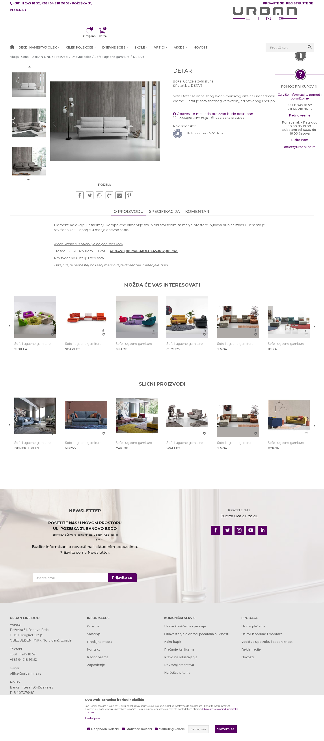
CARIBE (122, 448)
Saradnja (94, 634)
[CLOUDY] (187, 317)
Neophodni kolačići (105, 729)
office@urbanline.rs (299, 147)
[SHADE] (137, 317)
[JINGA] (238, 317)
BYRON (274, 448)
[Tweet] (89, 195)
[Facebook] (80, 195)
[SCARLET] (86, 317)
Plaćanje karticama (179, 649)
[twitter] (227, 530)
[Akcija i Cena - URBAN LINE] (265, 13)
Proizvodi (61, 56)
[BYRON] (289, 416)
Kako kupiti (173, 642)
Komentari (197, 211)
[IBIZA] (289, 317)
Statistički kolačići (139, 729)
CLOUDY (173, 349)
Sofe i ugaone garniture (112, 56)
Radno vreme (97, 657)
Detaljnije (93, 718)
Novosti (247, 657)
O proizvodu (129, 211)
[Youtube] (251, 530)
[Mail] (119, 195)
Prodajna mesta (99, 642)
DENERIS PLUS (26, 448)
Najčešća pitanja (177, 673)
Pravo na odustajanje (180, 657)
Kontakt (93, 649)
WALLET (173, 448)
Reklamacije (251, 649)
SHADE (121, 349)
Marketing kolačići (172, 729)
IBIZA (272, 349)
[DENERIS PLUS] (35, 416)
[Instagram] (239, 530)
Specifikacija (164, 211)
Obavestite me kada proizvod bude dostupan (214, 114)
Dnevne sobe (81, 56)
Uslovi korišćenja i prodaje (185, 626)
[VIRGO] (86, 416)
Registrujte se (299, 3)
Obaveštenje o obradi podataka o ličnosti (196, 634)
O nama (93, 626)
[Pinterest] (129, 195)
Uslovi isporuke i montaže (262, 634)
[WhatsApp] (99, 195)
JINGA (222, 349)
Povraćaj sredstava (179, 665)
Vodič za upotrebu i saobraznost (266, 642)
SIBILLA (20, 349)
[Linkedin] (262, 530)
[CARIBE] (137, 416)
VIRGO (70, 448)
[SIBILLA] (35, 317)
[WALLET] (187, 416)
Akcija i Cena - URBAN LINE (30, 56)
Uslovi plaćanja (253, 626)
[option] (29, 85)
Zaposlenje (96, 665)
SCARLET (72, 349)
